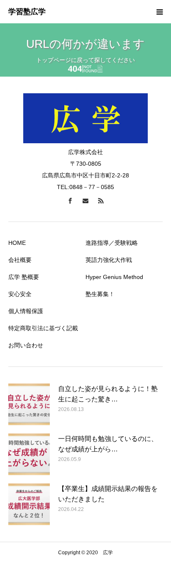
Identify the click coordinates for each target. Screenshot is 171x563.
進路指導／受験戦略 (112, 242)
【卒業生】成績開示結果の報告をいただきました (108, 494)
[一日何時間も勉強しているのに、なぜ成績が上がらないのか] (29, 454)
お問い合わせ (25, 345)
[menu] (159, 11)
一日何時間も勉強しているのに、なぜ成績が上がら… (108, 444)
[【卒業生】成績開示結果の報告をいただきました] (29, 504)
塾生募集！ (100, 294)
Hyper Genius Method (114, 277)
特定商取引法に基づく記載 (43, 328)
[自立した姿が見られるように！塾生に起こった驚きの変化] (29, 404)
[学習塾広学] (27, 12)
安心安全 (20, 294)
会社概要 (20, 260)
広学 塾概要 (23, 277)
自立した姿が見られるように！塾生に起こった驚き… (108, 394)
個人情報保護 (25, 311)
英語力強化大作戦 (109, 260)
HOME (17, 242)
